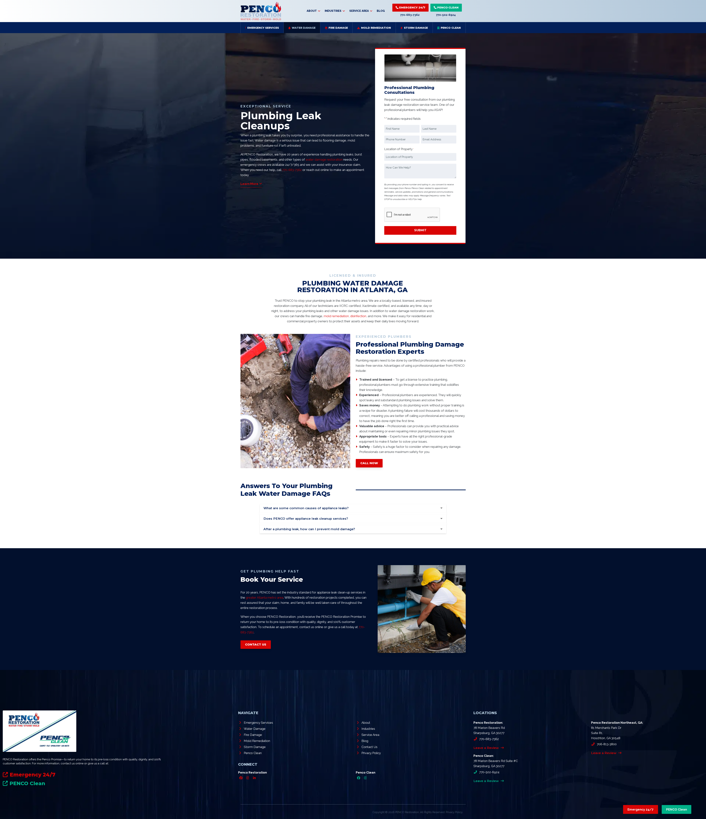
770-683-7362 (410, 15)
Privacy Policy (454, 812)
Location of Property (399, 149)
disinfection (358, 316)
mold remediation (336, 316)
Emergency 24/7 (411, 7)
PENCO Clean (447, 7)
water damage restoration (324, 159)
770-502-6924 (446, 15)
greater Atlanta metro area (264, 597)
